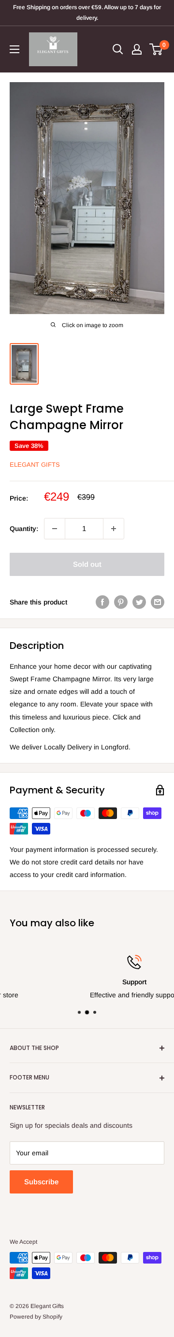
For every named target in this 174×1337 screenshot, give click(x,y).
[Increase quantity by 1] (113, 528)
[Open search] (118, 49)
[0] (156, 49)
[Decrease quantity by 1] (54, 528)
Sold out (87, 564)
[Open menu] (14, 49)
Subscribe (41, 1182)
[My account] (137, 49)
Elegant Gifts (35, 464)
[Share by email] (157, 602)
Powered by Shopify (36, 1316)
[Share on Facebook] (102, 602)
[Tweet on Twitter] (139, 602)
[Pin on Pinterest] (121, 602)
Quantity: (24, 528)
